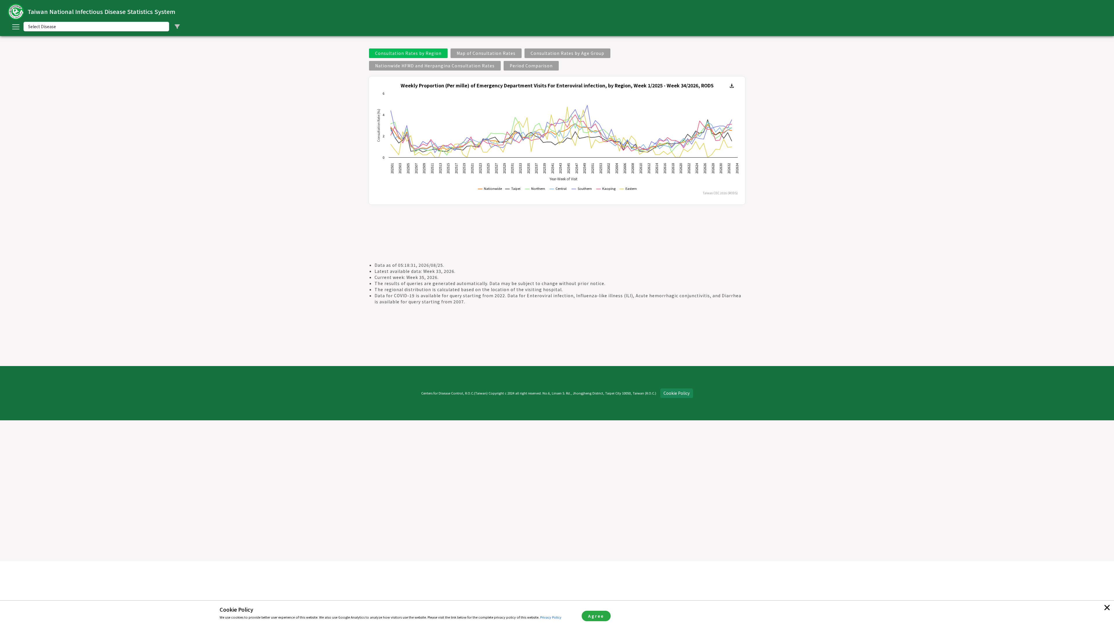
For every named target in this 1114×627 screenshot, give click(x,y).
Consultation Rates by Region (408, 53)
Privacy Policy (550, 617)
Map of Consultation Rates (486, 53)
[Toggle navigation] (16, 27)
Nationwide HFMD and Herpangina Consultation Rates (435, 66)
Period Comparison (531, 66)
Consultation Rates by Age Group (567, 53)
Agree (596, 616)
